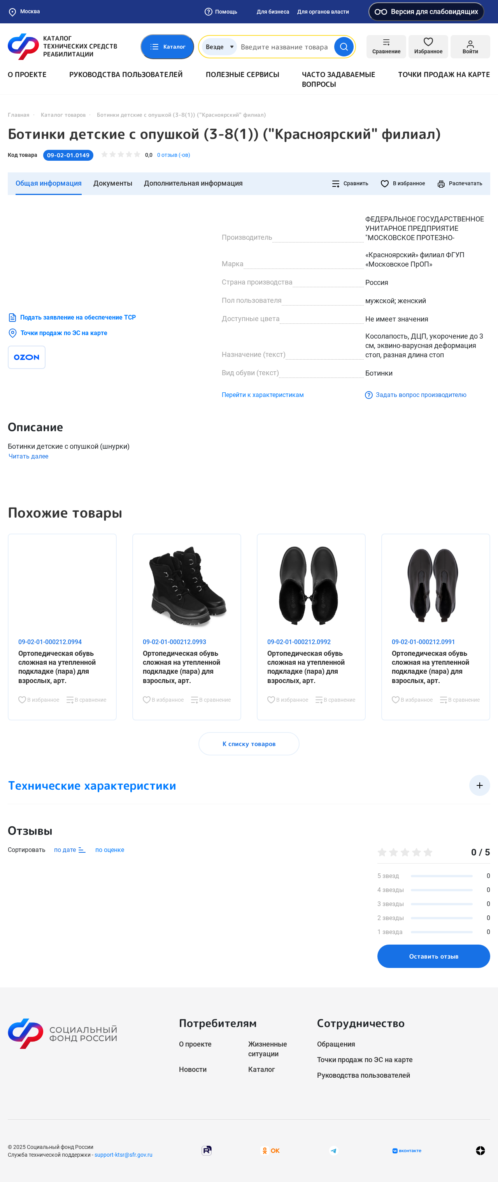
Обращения (336, 1044)
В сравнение (90, 700)
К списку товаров (249, 743)
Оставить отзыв (434, 956)
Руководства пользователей (126, 74)
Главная (19, 114)
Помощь (226, 12)
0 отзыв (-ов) (173, 155)
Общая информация (49, 183)
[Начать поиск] (344, 46)
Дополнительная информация (193, 183)
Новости (193, 1069)
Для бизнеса (273, 12)
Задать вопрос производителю (421, 395)
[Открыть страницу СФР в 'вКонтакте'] (407, 1150)
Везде (215, 46)
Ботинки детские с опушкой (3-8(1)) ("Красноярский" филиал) (224, 134)
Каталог (261, 1069)
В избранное (408, 183)
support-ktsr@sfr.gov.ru (124, 1155)
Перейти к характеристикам (263, 395)
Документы (112, 183)
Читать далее (28, 456)
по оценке (109, 850)
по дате (65, 850)
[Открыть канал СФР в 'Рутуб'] (206, 1150)
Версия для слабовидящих (434, 11)
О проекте (27, 74)
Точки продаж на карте (444, 74)
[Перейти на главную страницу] (62, 46)
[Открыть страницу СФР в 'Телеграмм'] (334, 1150)
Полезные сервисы (242, 74)
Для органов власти (323, 12)
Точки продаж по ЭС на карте (64, 333)
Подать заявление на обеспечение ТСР (78, 317)
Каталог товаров (63, 114)
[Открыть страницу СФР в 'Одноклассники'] (270, 1150)
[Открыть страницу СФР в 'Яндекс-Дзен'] (480, 1151)
